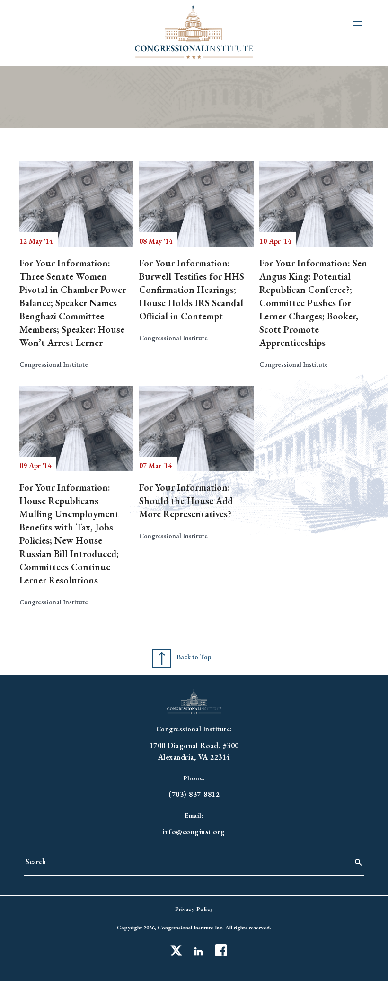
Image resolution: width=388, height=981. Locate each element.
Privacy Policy (194, 909)
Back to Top (194, 657)
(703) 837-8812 (194, 794)
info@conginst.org (194, 832)
